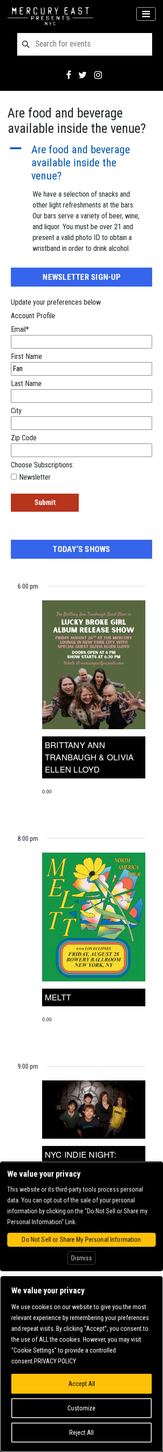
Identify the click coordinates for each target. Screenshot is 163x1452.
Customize (81, 1408)
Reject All (81, 1432)
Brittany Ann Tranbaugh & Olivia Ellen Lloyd (89, 757)
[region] (81, 1364)
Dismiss (81, 1258)
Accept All (81, 1383)
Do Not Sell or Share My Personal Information (81, 1239)
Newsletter (35, 477)
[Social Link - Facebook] (68, 75)
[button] (81, 162)
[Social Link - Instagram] (98, 75)
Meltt (58, 997)
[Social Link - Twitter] (82, 75)
